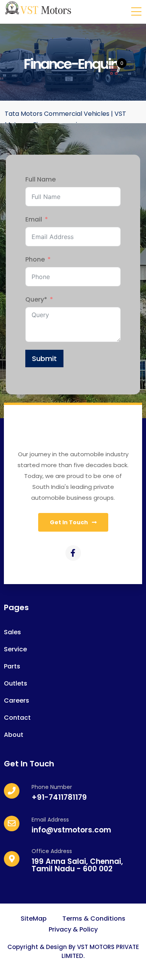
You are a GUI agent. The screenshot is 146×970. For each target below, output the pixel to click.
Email (33, 219)
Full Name (40, 179)
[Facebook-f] (73, 553)
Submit (44, 358)
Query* (36, 299)
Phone (35, 259)
